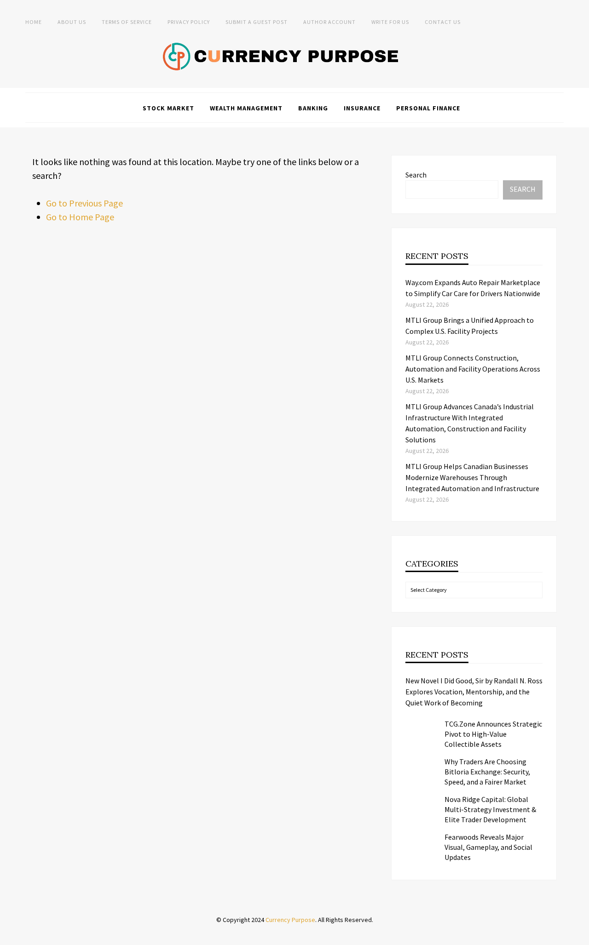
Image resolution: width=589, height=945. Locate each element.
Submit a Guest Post (256, 21)
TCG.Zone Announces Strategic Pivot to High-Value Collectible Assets (493, 734)
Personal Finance (428, 108)
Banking (313, 108)
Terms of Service (127, 21)
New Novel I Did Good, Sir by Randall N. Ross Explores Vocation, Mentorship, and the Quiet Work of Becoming (474, 691)
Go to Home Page (80, 217)
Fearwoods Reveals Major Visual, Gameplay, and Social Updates (488, 847)
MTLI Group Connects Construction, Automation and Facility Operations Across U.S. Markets (472, 368)
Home (33, 21)
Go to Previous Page (84, 203)
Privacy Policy (188, 21)
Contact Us (443, 21)
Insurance (362, 108)
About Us (72, 21)
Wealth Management (246, 108)
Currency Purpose (290, 920)
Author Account (329, 21)
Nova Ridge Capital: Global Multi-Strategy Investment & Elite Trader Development (490, 809)
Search (416, 174)
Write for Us (390, 21)
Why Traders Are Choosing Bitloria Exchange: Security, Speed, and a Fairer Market (487, 771)
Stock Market (168, 108)
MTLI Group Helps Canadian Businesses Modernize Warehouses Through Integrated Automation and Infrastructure (472, 477)
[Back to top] (580, 936)
